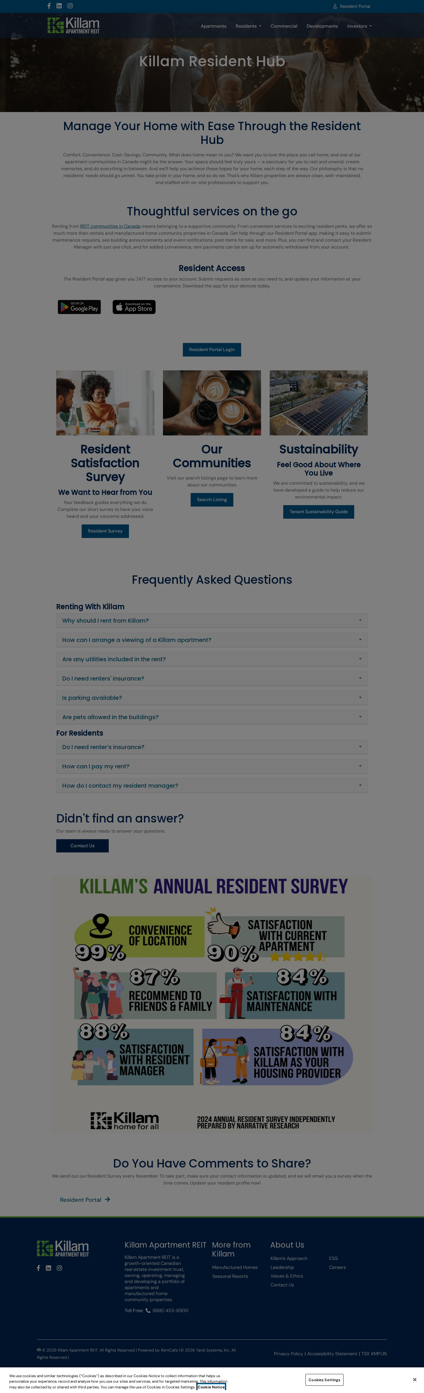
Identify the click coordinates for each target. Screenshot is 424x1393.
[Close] (414, 1379)
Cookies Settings (324, 1379)
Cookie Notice (211, 1387)
